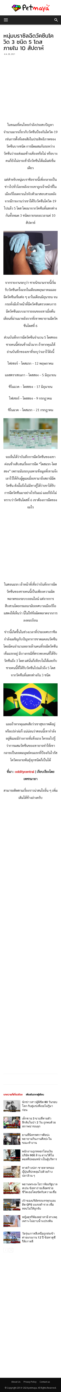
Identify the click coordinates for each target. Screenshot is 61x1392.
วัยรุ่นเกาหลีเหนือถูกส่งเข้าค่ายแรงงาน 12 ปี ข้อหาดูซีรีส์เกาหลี (39, 1237)
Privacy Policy (30, 1381)
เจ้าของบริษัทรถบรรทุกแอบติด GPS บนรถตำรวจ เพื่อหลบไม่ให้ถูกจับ (39, 1204)
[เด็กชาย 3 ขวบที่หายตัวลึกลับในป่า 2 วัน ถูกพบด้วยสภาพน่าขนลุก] (11, 1122)
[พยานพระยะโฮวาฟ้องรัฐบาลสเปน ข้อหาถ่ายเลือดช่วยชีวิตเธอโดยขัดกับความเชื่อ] (11, 1188)
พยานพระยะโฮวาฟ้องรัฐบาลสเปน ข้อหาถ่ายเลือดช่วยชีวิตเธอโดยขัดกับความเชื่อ (39, 1188)
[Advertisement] (30, 89)
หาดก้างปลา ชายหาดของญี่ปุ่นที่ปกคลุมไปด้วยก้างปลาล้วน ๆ (38, 1171)
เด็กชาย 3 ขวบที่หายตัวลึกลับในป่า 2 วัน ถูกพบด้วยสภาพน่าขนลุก (39, 1122)
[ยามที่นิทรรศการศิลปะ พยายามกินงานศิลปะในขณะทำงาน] (11, 1139)
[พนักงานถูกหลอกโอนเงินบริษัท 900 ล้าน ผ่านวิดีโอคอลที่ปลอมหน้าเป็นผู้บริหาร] (11, 1155)
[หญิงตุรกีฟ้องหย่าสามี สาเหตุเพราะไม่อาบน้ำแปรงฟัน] (11, 1221)
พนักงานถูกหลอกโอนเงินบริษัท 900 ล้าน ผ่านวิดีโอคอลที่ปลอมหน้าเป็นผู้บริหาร (39, 1155)
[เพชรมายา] (30, 8)
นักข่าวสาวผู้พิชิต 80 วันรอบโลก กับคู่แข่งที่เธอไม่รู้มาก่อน (39, 1106)
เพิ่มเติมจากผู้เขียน (35, 1094)
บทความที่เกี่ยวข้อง (13, 1094)
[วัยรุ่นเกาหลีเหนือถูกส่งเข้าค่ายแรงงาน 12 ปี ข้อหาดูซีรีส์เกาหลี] (11, 1237)
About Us (15, 1381)
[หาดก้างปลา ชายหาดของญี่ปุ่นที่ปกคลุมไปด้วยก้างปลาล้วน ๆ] (11, 1172)
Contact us (45, 1381)
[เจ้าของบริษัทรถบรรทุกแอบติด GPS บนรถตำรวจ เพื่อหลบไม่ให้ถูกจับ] (11, 1205)
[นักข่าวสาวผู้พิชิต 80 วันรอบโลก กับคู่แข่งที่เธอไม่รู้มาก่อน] (11, 1106)
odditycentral (24, 772)
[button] (56, 20)
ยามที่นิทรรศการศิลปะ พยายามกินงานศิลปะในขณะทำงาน (37, 1138)
